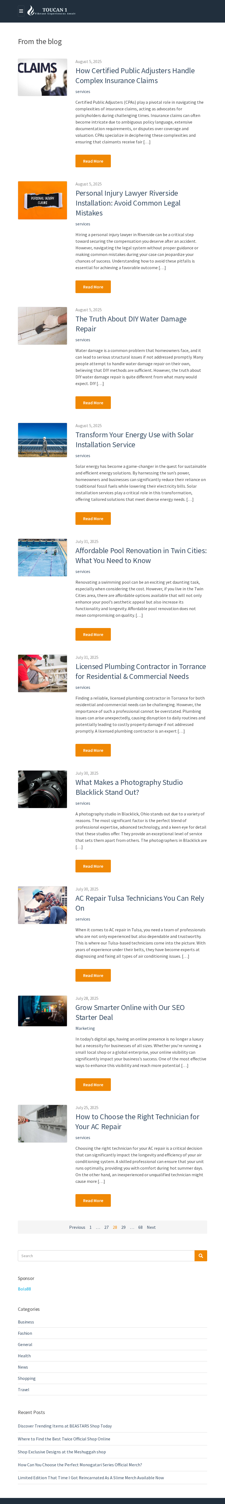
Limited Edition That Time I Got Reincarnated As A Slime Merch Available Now (91, 1477)
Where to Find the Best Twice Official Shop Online (64, 1439)
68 (140, 1227)
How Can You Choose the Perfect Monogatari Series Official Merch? (80, 1464)
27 (106, 1227)
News (23, 1367)
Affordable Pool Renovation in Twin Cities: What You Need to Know (141, 555)
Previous (77, 1227)
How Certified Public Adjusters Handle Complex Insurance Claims (135, 75)
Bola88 (24, 1289)
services (82, 91)
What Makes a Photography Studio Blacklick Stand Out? (129, 787)
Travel (23, 1389)
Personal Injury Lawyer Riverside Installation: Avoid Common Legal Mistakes (128, 203)
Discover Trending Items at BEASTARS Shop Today (65, 1426)
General (25, 1344)
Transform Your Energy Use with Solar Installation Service (134, 439)
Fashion (25, 1333)
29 (123, 1227)
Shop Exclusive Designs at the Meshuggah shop (62, 1451)
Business (26, 1322)
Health (24, 1355)
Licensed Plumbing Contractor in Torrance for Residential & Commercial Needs (140, 671)
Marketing (85, 1028)
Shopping (27, 1378)
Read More (93, 161)
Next (151, 1227)
